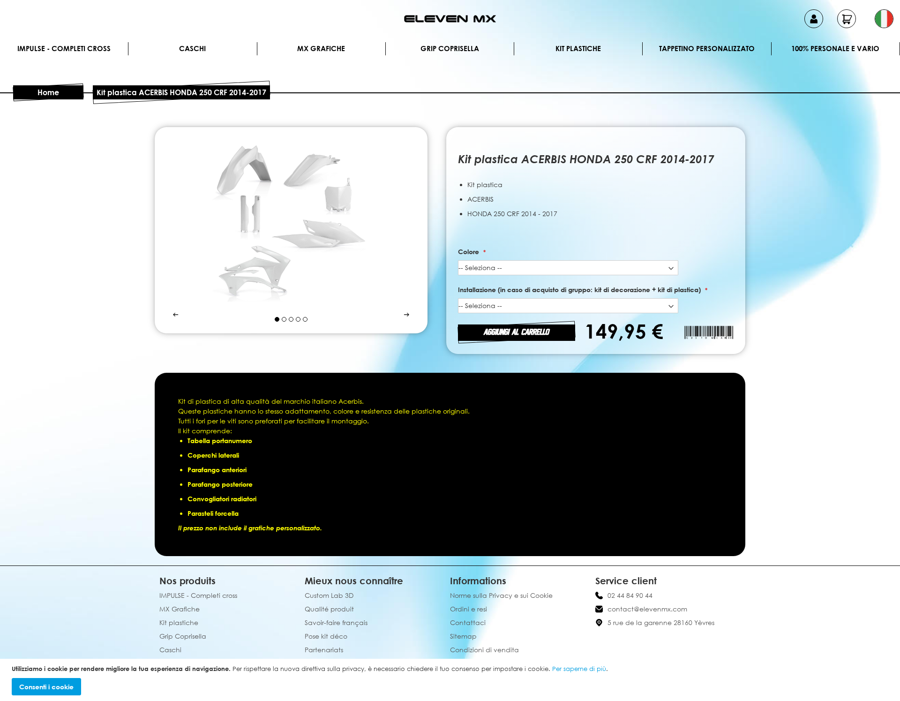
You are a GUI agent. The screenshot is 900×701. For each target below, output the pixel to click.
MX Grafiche (321, 48)
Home (48, 92)
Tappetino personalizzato (707, 48)
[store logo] (450, 19)
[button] (884, 18)
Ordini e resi (468, 609)
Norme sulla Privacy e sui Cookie (501, 595)
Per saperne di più (579, 668)
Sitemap (463, 636)
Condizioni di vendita (484, 650)
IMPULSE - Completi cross (64, 48)
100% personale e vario (835, 48)
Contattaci (468, 622)
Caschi (192, 48)
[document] (451, 680)
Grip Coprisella (449, 48)
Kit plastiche (578, 48)
